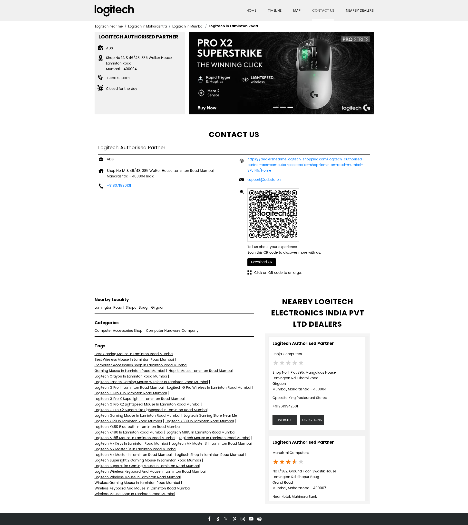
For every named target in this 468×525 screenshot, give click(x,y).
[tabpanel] (281, 73)
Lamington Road (108, 307)
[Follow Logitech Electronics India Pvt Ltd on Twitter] (225, 518)
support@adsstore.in (265, 180)
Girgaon (158, 307)
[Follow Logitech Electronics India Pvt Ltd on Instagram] (242, 518)
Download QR (261, 262)
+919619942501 (285, 406)
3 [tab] (288, 108)
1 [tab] (274, 108)
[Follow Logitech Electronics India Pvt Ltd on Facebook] (209, 518)
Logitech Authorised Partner (303, 343)
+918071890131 (118, 78)
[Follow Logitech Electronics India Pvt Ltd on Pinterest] (234, 518)
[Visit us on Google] (217, 518)
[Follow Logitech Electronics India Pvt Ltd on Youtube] (250, 518)
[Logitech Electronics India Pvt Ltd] (114, 11)
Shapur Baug (136, 307)
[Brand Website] (259, 518)
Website (285, 420)
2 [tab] (281, 108)
